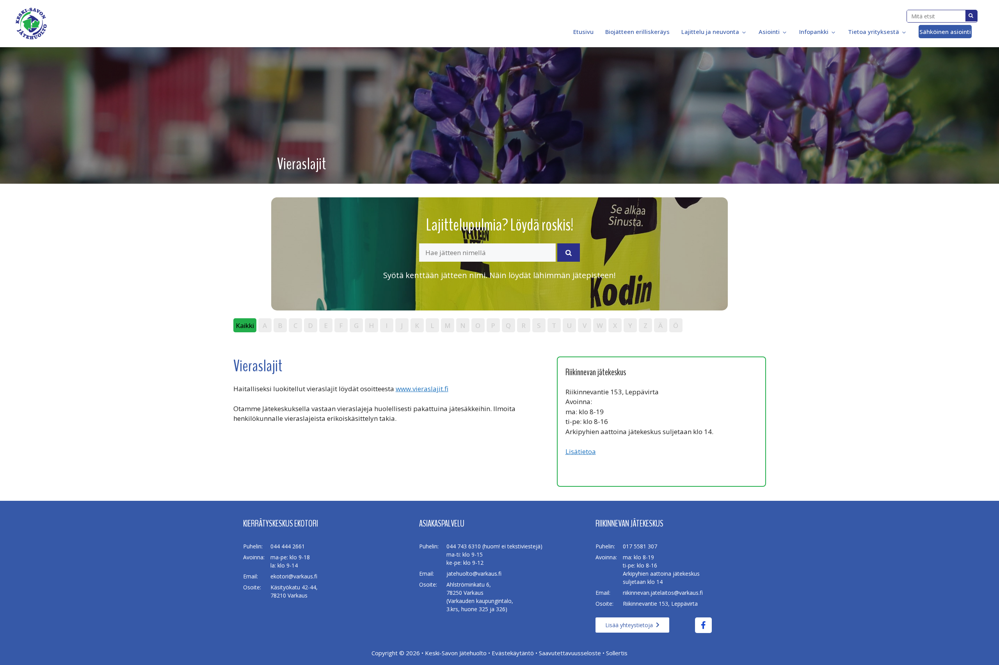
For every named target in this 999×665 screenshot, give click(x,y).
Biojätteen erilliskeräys (637, 31)
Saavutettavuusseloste (570, 653)
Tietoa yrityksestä (873, 31)
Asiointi (769, 31)
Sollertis (616, 653)
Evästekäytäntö (513, 653)
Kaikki (245, 325)
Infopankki (813, 31)
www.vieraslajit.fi (422, 388)
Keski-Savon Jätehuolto (456, 653)
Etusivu (583, 31)
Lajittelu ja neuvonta (710, 31)
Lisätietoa (580, 451)
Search (971, 15)
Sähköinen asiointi (945, 31)
